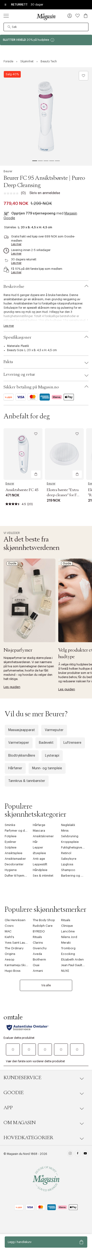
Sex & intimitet (43, 875)
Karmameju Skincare (19, 965)
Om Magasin (20, 1122)
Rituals (65, 920)
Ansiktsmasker (15, 858)
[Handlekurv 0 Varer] (85, 16)
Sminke (10, 824)
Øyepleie (39, 853)
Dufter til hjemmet (17, 875)
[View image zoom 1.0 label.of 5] (46, 116)
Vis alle (46, 985)
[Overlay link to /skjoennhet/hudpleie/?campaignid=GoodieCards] (46, 40)
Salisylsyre (68, 858)
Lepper (38, 847)
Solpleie (11, 847)
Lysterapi (52, 755)
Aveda (37, 953)
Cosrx (9, 925)
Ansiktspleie (13, 853)
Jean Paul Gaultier (73, 965)
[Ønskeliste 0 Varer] (77, 16)
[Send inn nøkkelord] (9, 27)
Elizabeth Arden (72, 959)
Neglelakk (68, 824)
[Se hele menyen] (6, 15)
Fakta (8, 362)
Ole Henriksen (15, 920)
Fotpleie (11, 836)
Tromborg (68, 948)
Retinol (66, 853)
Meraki (66, 942)
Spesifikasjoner (17, 337)
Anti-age (39, 858)
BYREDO (39, 931)
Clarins (38, 942)
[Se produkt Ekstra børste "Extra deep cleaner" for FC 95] (64, 454)
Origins (10, 953)
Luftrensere (72, 742)
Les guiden (12, 686)
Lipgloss (67, 864)
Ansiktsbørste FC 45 (21, 490)
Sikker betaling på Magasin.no (31, 387)
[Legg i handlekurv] (36, 474)
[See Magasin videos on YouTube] (85, 1154)
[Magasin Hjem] (46, 16)
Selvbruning (69, 836)
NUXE (65, 970)
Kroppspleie (70, 841)
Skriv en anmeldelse (44, 193)
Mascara (39, 830)
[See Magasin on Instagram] (70, 1154)
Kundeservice (22, 1077)
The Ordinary (14, 948)
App (8, 1107)
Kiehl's (9, 936)
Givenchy (40, 948)
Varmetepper (18, 742)
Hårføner (15, 768)
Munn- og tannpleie (47, 768)
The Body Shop (44, 920)
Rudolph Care (43, 925)
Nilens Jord (69, 936)
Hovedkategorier (28, 1137)
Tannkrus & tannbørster (26, 781)
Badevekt (46, 742)
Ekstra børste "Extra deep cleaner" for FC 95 (63, 495)
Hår (35, 841)
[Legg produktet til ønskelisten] (83, 75)
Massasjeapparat (21, 730)
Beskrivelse (14, 287)
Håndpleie (40, 869)
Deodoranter (14, 864)
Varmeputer (54, 730)
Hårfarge (39, 824)
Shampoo (68, 869)
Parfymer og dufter (18, 830)
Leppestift (40, 864)
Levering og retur (19, 374)
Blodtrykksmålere (21, 755)
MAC (8, 931)
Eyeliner (10, 841)
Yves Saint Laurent (18, 942)
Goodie (14, 1092)
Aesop (9, 959)
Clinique (67, 925)
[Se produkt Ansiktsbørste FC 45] (23, 454)
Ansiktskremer (43, 836)
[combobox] (46, 27)
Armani (38, 970)
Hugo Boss (13, 970)
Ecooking (68, 953)
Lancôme (68, 931)
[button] (69, 16)
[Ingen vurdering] (12, 193)
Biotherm (39, 959)
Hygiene (11, 869)
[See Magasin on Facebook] (78, 1154)
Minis (65, 830)
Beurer (8, 171)
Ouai (36, 965)
